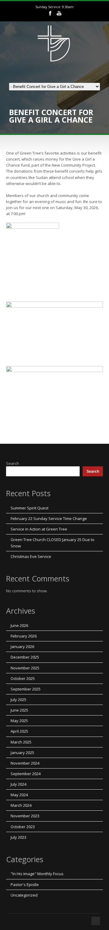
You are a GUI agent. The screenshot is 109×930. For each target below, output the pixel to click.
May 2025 (19, 720)
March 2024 (21, 805)
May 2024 (19, 794)
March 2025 (21, 742)
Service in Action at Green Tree (39, 529)
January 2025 (22, 752)
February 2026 (24, 636)
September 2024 (26, 773)
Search (12, 463)
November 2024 (25, 763)
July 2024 (18, 784)
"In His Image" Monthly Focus (37, 873)
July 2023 (18, 837)
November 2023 (25, 816)
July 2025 (18, 699)
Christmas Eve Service (31, 556)
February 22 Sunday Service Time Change (49, 518)
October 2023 (23, 826)
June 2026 (19, 625)
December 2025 (25, 657)
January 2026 (22, 646)
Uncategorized (24, 895)
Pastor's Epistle (25, 884)
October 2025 (23, 678)
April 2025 (19, 731)
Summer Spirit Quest (29, 508)
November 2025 (25, 668)
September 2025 (26, 689)
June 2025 (19, 710)
